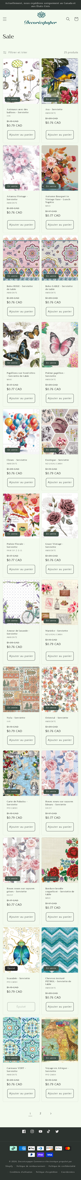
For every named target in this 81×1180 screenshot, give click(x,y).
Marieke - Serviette (56, 630)
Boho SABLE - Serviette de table (59, 288)
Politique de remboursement (31, 1166)
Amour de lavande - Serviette (18, 632)
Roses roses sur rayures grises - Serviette (21, 890)
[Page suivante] (51, 1113)
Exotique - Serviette (57, 460)
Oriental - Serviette (56, 717)
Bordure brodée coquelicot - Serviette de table (59, 891)
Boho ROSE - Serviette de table (20, 288)
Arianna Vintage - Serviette (17, 198)
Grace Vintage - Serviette (54, 545)
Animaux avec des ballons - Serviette (17, 111)
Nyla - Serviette (16, 717)
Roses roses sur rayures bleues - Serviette (59, 803)
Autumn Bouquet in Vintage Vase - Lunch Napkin (57, 199)
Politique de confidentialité (62, 1166)
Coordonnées (68, 1172)
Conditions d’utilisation (21, 1172)
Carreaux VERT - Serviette (16, 1070)
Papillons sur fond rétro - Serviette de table (21, 375)
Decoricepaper (25, 1161)
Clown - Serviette (17, 460)
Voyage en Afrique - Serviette (57, 1070)
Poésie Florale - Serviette (16, 545)
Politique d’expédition (47, 1172)
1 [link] (30, 1113)
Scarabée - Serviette (18, 978)
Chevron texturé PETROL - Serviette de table (58, 981)
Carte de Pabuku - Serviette (17, 803)
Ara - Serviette (54, 109)
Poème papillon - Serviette (55, 375)
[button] (5, 19)
